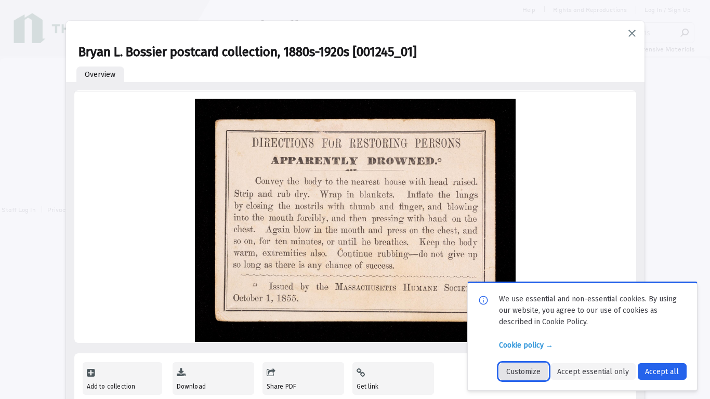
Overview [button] (100, 74)
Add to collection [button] (111, 386)
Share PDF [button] (282, 386)
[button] (632, 33)
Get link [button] (367, 386)
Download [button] (191, 386)
